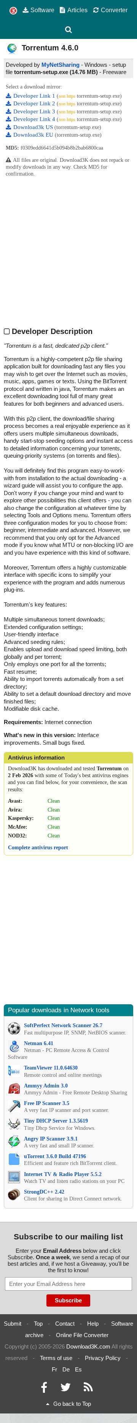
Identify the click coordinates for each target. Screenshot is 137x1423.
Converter (114, 9)
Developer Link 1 (35, 96)
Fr (54, 1369)
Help (93, 1323)
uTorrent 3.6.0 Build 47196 (55, 1156)
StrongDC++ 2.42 (44, 1192)
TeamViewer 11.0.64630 (51, 1068)
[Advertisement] (68, 252)
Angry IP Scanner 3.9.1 (51, 1139)
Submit (12, 1323)
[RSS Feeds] (88, 1389)
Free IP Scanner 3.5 (46, 1103)
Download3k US (33, 127)
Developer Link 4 (35, 119)
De (66, 1369)
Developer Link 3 (35, 111)
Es (78, 1369)
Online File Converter (82, 1335)
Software (42, 9)
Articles (77, 9)
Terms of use (56, 1358)
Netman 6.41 (38, 1043)
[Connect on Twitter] (65, 1389)
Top (38, 1323)
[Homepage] (13, 11)
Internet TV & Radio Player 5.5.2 (63, 1174)
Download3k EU (34, 135)
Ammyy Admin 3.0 (46, 1086)
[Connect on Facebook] (44, 1389)
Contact (65, 1323)
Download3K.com (88, 1346)
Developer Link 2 (35, 103)
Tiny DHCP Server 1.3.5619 (56, 1121)
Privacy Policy (103, 1358)
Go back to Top (72, 1403)
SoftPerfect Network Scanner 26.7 (63, 1025)
